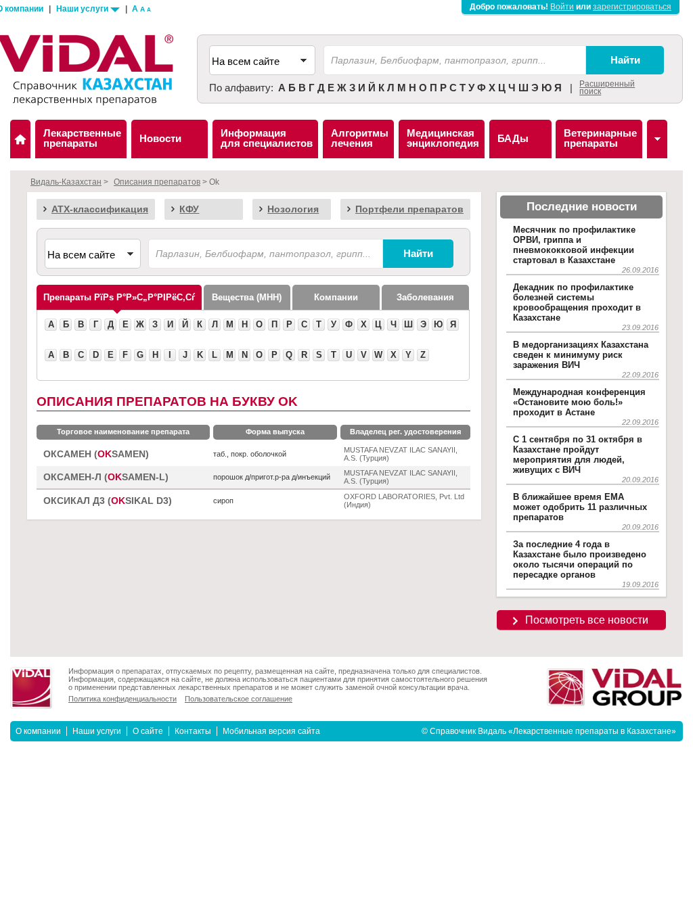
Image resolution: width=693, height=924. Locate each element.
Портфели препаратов (409, 209)
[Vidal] (657, 139)
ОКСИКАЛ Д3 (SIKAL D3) (107, 501)
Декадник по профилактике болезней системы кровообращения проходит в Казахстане (577, 302)
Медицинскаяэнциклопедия (443, 138)
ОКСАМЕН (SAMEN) (96, 454)
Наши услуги (83, 9)
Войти (562, 6)
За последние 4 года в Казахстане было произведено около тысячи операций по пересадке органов (579, 559)
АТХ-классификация (99, 209)
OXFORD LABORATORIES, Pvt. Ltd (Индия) (404, 500)
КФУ (189, 209)
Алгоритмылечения (359, 138)
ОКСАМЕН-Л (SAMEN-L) (106, 477)
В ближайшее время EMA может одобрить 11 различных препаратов (580, 507)
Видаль (20, 139)
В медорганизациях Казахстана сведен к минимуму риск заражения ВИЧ (580, 355)
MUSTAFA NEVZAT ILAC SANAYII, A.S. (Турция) (400, 454)
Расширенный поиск (607, 87)
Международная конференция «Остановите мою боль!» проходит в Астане (579, 402)
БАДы (513, 138)
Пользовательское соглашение (238, 699)
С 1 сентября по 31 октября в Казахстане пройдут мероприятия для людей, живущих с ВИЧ (577, 454)
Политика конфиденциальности (122, 699)
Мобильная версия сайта (271, 731)
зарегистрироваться (632, 6)
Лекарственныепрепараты (82, 138)
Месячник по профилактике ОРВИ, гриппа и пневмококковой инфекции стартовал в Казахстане (574, 245)
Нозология (293, 209)
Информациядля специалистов (267, 138)
